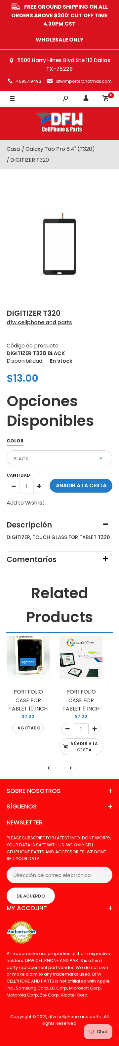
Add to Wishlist (26, 503)
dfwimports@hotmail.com (84, 81)
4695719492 (28, 81)
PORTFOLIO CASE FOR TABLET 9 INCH (80, 700)
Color (15, 440)
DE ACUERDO (31, 896)
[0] (105, 99)
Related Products (59, 605)
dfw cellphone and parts (39, 322)
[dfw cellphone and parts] (59, 123)
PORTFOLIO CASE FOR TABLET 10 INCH (28, 700)
